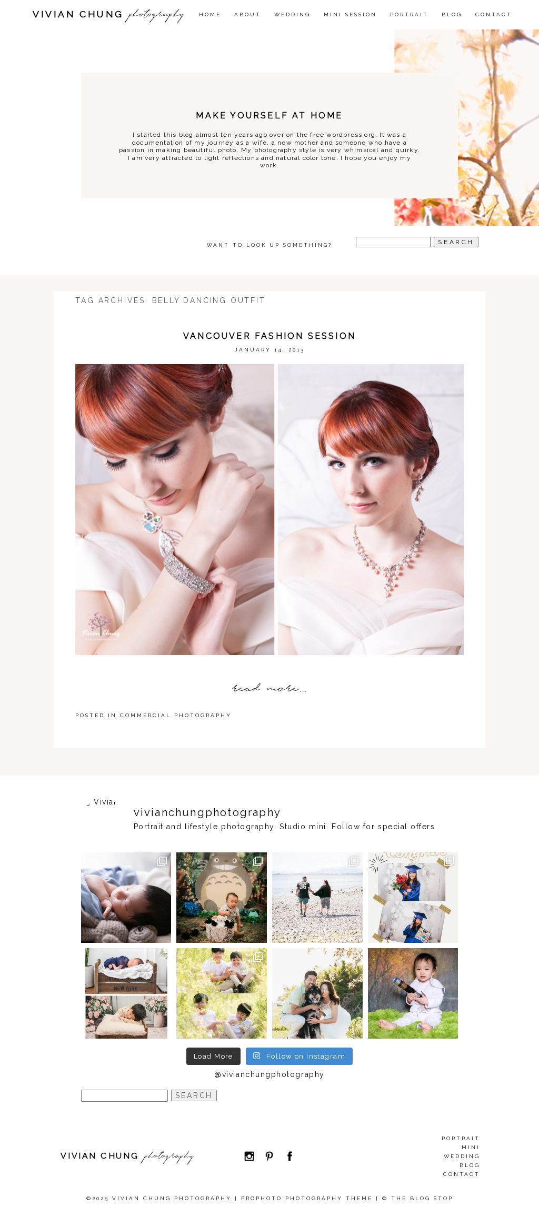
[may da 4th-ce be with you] (413, 993)
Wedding (462, 1156)
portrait (461, 1138)
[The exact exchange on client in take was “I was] (221, 897)
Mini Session (350, 14)
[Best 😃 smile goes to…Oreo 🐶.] (317, 993)
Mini (471, 1147)
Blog (452, 14)
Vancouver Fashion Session (269, 336)
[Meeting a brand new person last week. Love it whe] (126, 897)
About (247, 14)
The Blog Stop (422, 1198)
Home (210, 14)
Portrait (409, 14)
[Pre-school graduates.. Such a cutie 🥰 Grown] (413, 897)
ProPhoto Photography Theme (307, 1198)
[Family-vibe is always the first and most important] (221, 993)
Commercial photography (176, 715)
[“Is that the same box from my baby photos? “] (126, 993)
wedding (292, 14)
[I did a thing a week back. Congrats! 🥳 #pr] (317, 897)
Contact (493, 14)
